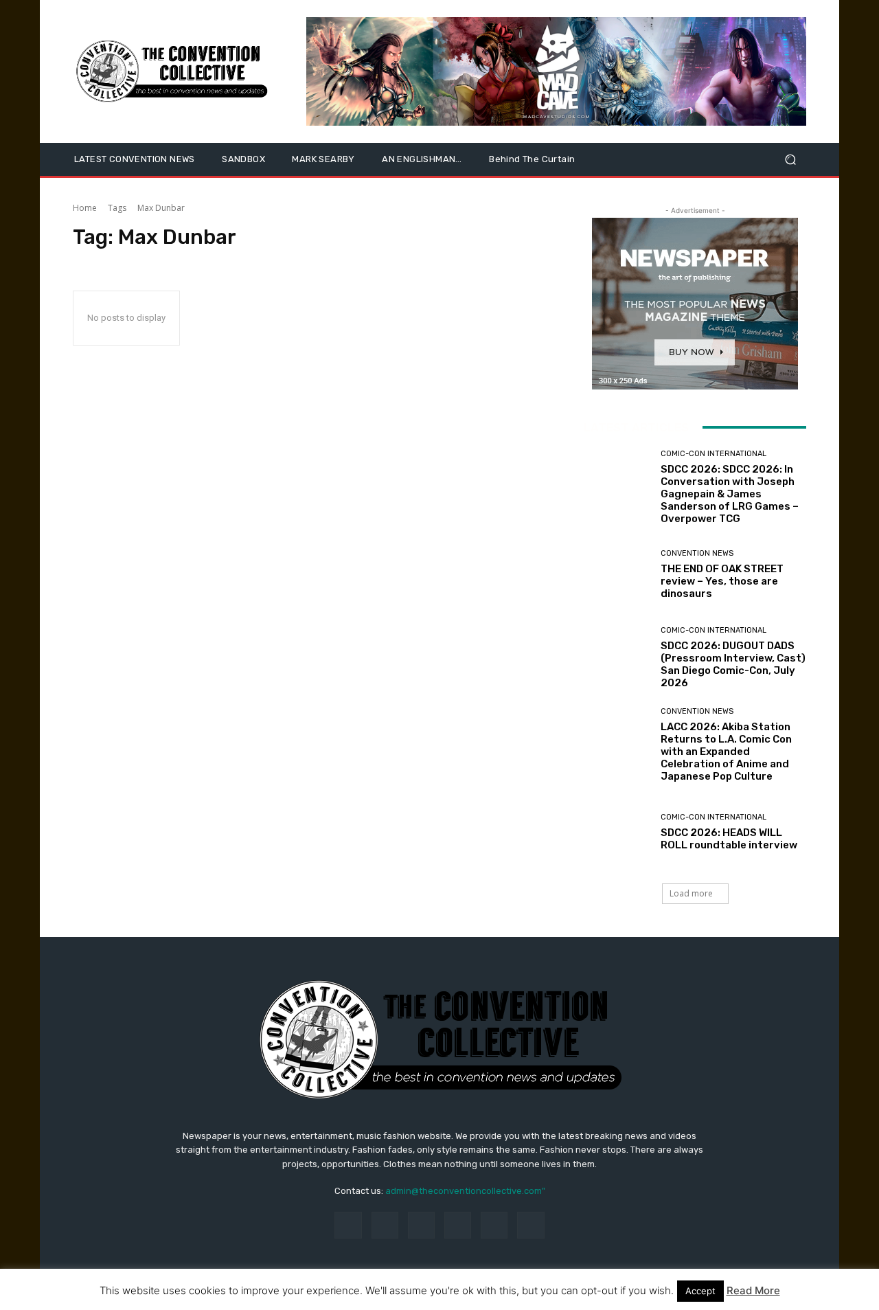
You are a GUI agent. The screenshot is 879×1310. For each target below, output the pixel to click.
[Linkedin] (421, 1225)
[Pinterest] (457, 1225)
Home (85, 208)
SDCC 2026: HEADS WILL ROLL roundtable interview (729, 838)
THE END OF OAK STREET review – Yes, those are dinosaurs (722, 581)
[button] (790, 160)
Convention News (697, 553)
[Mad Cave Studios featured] (556, 71)
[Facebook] (347, 1225)
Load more (691, 893)
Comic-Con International (713, 454)
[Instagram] (385, 1225)
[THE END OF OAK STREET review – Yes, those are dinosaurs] (617, 574)
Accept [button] (700, 1290)
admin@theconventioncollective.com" (465, 1191)
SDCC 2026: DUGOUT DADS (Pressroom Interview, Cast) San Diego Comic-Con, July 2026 (733, 664)
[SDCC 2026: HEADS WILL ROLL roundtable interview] (617, 832)
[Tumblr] (494, 1225)
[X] (530, 1225)
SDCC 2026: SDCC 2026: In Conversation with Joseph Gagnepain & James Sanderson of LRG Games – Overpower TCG (730, 494)
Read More (753, 1290)
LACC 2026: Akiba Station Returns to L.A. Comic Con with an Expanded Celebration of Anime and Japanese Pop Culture (726, 751)
